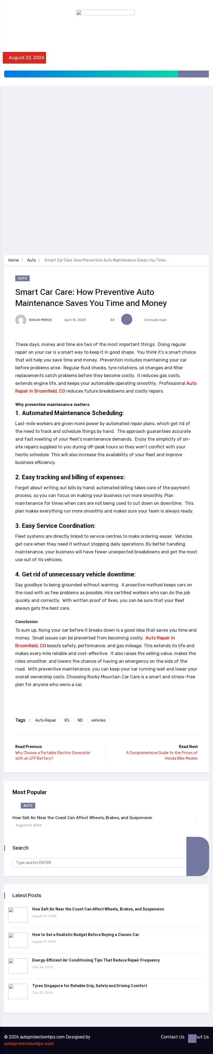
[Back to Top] (192, 1038)
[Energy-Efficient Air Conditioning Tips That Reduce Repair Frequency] (18, 965)
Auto (31, 260)
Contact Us (172, 1037)
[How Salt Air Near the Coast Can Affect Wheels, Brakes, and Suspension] (18, 914)
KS (67, 720)
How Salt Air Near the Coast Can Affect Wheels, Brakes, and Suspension (82, 818)
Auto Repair (45, 720)
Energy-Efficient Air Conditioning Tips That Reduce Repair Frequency (96, 960)
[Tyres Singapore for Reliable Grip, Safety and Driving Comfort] (18, 991)
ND (80, 720)
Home (13, 260)
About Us (199, 1037)
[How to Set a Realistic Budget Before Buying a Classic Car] (18, 940)
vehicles (98, 720)
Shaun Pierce (40, 320)
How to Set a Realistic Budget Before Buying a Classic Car (85, 935)
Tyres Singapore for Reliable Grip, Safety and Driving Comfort (89, 986)
